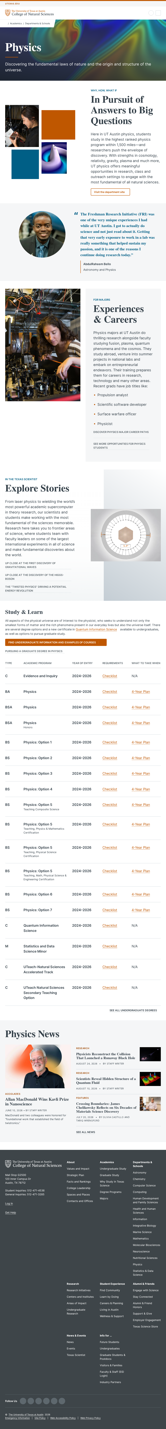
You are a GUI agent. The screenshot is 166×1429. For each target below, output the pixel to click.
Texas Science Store (145, 1326)
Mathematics (141, 1238)
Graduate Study (109, 1175)
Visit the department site (109, 192)
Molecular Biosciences (146, 1245)
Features (82, 1097)
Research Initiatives (78, 1290)
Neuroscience (141, 1251)
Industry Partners (110, 1382)
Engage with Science (146, 1290)
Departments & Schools (37, 23)
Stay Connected (143, 1296)
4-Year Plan (141, 692)
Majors (104, 1198)
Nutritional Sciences (145, 1258)
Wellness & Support (112, 1316)
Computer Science (144, 1185)
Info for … (106, 1335)
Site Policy (40, 1418)
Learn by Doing (109, 1296)
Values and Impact (78, 1168)
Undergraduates (110, 1348)
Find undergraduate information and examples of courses (52, 642)
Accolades (12, 1093)
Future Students (109, 1342)
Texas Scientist (76, 1355)
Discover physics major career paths (121, 432)
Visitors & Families (111, 1365)
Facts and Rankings (79, 1181)
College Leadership (78, 1188)
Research (82, 1048)
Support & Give (142, 1313)
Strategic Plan (75, 1175)
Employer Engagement (147, 1320)
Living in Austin (109, 1309)
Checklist (109, 676)
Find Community (110, 1290)
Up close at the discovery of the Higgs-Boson (34, 576)
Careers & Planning (111, 1303)
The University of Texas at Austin (26, 1414)
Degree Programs (110, 1192)
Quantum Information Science (96, 629)
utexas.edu (12, 3)
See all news (85, 1132)
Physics (137, 1264)
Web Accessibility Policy (63, 1418)
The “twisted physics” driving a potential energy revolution (35, 588)
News (70, 1342)
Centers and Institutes (80, 1296)
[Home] (6, 23)
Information (140, 1219)
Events (71, 1348)
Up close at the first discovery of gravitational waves (30, 565)
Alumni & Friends (143, 1283)
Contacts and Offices (80, 1201)
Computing (140, 1192)
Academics (16, 23)
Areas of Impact (76, 1303)
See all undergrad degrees (133, 1010)
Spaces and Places (78, 1194)
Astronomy (139, 1172)
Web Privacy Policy (90, 1418)
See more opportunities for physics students (119, 445)
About (71, 1162)
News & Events (76, 1335)
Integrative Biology (144, 1225)
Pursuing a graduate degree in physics (33, 651)
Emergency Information (17, 1418)
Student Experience (112, 1283)
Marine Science (142, 1232)
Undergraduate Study (113, 1168)
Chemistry (139, 1179)
